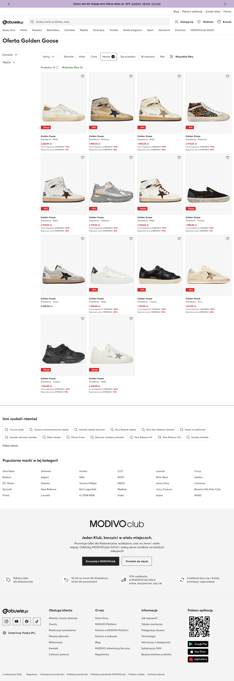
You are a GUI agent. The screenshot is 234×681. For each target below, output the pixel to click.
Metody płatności (59, 636)
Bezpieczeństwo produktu (156, 654)
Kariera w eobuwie (106, 636)
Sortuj (46, 56)
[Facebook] (27, 621)
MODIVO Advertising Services (112, 648)
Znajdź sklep (213, 11)
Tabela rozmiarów (152, 624)
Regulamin (32, 674)
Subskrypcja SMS (151, 648)
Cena (94, 56)
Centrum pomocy (59, 654)
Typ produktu (128, 56)
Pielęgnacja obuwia (152, 630)
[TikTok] (37, 621)
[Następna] (225, 4)
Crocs (197, 471)
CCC (120, 471)
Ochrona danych (156, 674)
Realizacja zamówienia (62, 630)
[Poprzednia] (9, 4)
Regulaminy (102, 654)
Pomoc (227, 11)
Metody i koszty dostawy (63, 618)
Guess (159, 495)
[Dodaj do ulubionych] (82, 76)
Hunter (83, 471)
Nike (82, 477)
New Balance (48, 489)
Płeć (162, 56)
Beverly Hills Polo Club (207, 489)
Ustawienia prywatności (52, 674)
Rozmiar (69, 56)
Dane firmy (101, 618)
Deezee (45, 483)
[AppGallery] (198, 659)
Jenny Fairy (162, 483)
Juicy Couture (164, 489)
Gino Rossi (8, 471)
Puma (6, 495)
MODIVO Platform (106, 624)
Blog (176, 11)
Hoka (121, 495)
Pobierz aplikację (192, 11)
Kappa (45, 477)
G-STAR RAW (87, 495)
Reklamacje (56, 642)
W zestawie (148, 56)
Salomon (46, 471)
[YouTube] (16, 621)
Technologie (148, 636)
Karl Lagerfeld (87, 489)
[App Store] (198, 652)
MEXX (121, 483)
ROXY (121, 477)
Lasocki (160, 471)
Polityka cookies (137, 674)
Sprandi (7, 489)
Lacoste (45, 495)
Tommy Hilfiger (88, 483)
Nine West (162, 477)
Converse (199, 483)
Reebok (122, 489)
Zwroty (53, 624)
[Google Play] (198, 644)
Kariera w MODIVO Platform (111, 630)
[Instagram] (6, 621)
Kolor (82, 56)
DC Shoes (8, 483)
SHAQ (197, 495)
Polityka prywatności (77, 674)
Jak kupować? (149, 618)
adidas (198, 477)
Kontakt (53, 648)
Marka (108, 56)
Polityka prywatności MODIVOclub (108, 674)
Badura (7, 477)
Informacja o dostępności (156, 642)
